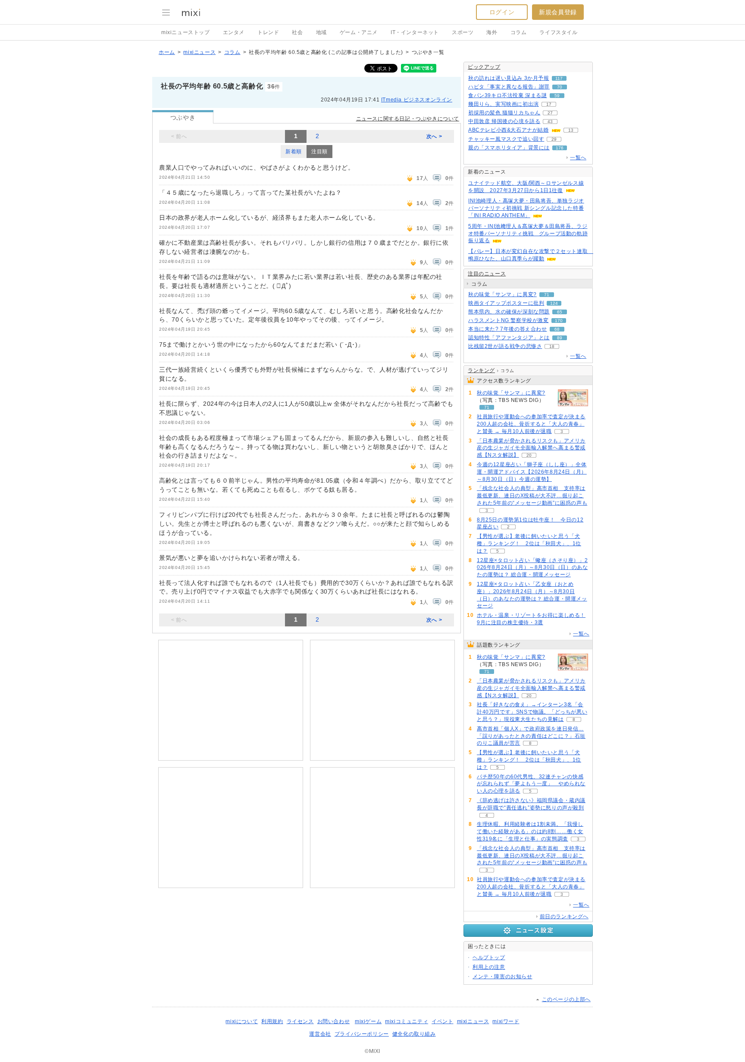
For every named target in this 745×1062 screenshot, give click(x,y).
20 (529, 455)
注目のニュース (487, 274)
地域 (321, 32)
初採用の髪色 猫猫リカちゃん (504, 113)
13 (570, 130)
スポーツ (462, 32)
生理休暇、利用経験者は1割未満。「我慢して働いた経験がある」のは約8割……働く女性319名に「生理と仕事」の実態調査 (530, 831)
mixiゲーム (368, 1021)
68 (557, 329)
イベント (442, 1021)
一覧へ (578, 158)
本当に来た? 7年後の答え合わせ (507, 329)
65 (559, 312)
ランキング (481, 370)
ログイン (501, 12)
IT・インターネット (415, 32)
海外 (491, 32)
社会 (297, 32)
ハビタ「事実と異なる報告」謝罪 (509, 87)
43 (550, 121)
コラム (518, 32)
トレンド (268, 32)
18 (551, 346)
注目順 (319, 152)
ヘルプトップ (489, 958)
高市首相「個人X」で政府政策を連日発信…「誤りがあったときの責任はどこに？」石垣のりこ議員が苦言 (531, 736)
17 (548, 104)
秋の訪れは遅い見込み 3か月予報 (508, 78)
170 (559, 320)
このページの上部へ (566, 999)
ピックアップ (484, 67)
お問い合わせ (333, 1021)
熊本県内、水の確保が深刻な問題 (509, 312)
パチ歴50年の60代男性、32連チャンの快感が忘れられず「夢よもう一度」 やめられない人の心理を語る (531, 784)
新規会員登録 (558, 12)
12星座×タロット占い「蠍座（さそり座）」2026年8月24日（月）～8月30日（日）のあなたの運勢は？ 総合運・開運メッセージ (532, 567)
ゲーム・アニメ (359, 32)
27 (550, 113)
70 (559, 87)
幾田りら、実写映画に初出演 (503, 104)
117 (559, 78)
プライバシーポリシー (362, 1034)
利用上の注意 (489, 967)
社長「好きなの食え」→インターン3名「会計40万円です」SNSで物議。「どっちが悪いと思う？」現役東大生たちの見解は (532, 712)
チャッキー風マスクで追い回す (506, 139)
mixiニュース (199, 52)
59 (557, 95)
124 (554, 303)
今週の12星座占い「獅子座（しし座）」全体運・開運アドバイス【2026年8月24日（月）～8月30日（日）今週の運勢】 (532, 471)
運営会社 (320, 1034)
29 (554, 139)
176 (559, 147)
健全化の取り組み (414, 1034)
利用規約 (272, 1021)
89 (559, 337)
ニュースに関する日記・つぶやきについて (407, 119)
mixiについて (241, 1021)
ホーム (167, 52)
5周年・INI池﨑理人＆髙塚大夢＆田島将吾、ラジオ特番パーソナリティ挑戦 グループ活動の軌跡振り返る (528, 233)
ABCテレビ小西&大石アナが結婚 (508, 130)
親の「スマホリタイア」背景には (509, 148)
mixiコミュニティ (406, 1021)
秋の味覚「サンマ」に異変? (502, 294)
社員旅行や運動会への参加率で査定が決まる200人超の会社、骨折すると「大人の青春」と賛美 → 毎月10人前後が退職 (531, 424)
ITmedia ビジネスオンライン (416, 100)
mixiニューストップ (185, 32)
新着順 (293, 152)
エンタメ (233, 32)
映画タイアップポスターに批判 (506, 303)
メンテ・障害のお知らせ (502, 977)
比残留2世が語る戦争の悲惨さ (505, 346)
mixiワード (505, 1021)
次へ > (434, 136)
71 (546, 294)
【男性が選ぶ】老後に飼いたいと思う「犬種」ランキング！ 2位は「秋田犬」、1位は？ (529, 543)
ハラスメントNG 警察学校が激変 (508, 320)
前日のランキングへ (564, 916)
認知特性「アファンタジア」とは (509, 338)
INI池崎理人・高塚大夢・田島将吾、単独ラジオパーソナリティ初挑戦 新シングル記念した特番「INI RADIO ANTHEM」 (526, 208)
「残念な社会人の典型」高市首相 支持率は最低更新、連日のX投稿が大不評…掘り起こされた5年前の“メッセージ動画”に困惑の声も (532, 495)
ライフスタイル (558, 32)
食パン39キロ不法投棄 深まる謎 (507, 95)
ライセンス (300, 1021)
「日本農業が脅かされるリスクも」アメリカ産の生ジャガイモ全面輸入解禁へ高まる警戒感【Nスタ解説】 (531, 448)
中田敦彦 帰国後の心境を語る (504, 121)
